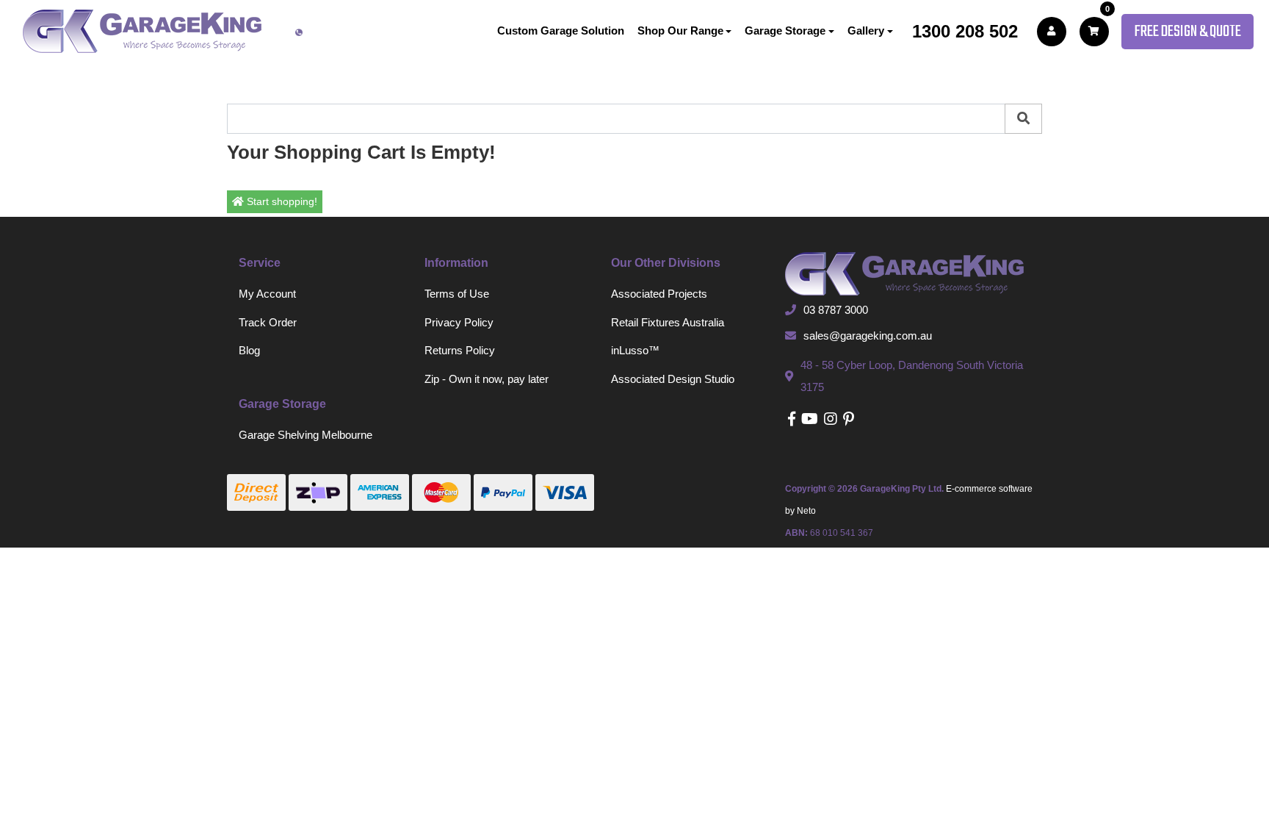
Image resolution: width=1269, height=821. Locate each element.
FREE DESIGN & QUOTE (1187, 31)
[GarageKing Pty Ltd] (142, 31)
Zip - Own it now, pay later (486, 379)
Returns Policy (459, 350)
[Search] (1023, 119)
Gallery (865, 30)
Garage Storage (785, 30)
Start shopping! (280, 201)
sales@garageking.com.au (867, 335)
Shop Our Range (680, 30)
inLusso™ (635, 350)
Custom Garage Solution (560, 30)
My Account (267, 293)
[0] (1094, 31)
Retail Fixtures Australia (667, 322)
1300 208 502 (965, 31)
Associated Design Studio (672, 379)
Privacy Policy (459, 322)
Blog (249, 350)
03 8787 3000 (835, 310)
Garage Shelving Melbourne (305, 435)
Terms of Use (456, 293)
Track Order (268, 322)
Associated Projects (659, 293)
